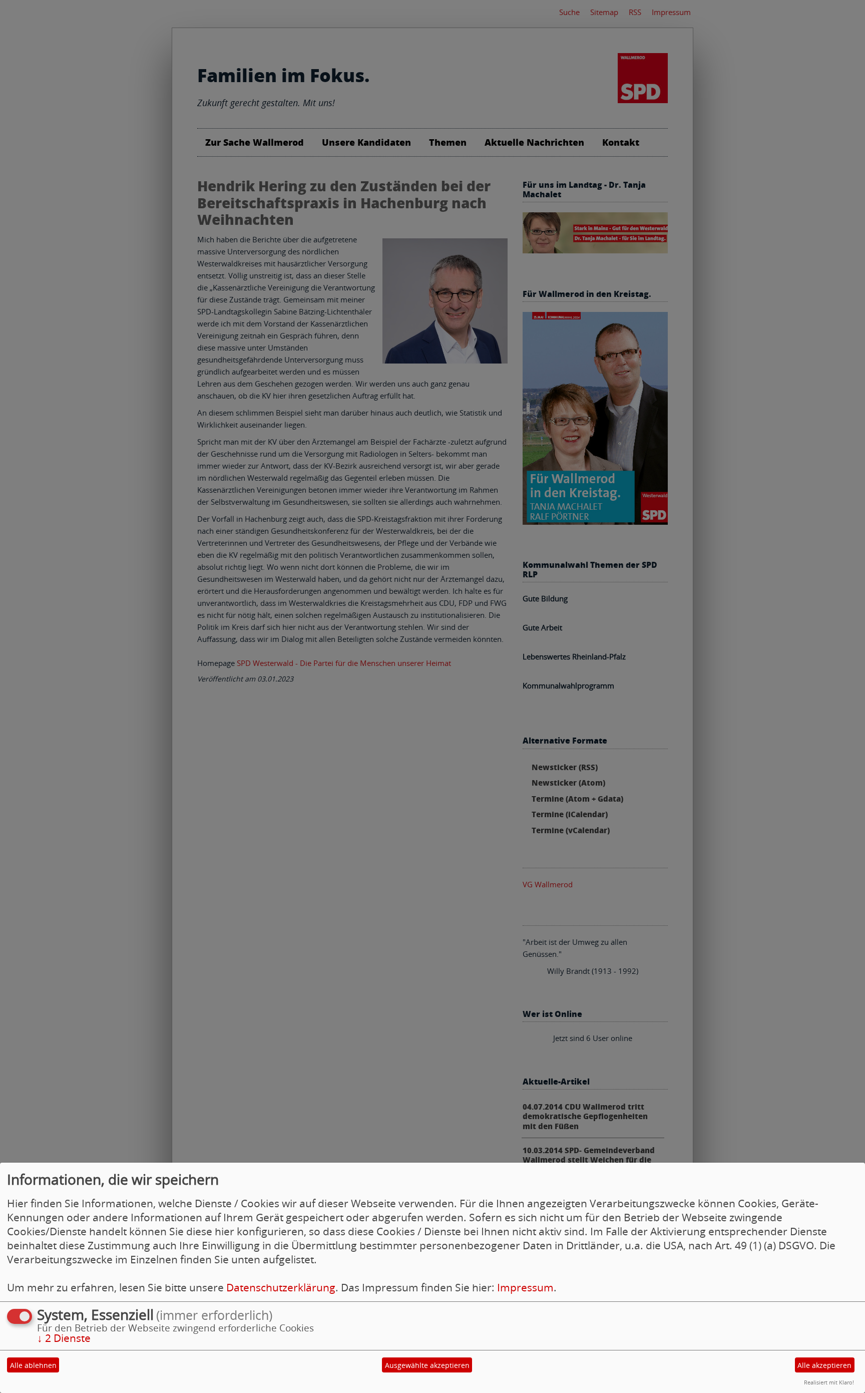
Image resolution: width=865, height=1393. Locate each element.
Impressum (525, 1287)
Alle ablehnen (33, 1365)
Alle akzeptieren (824, 1365)
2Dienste (64, 1338)
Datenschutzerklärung (280, 1287)
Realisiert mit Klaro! (829, 1382)
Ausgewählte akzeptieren (427, 1365)
